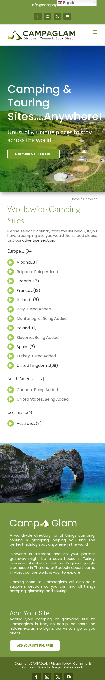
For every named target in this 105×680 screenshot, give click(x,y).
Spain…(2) (26, 347)
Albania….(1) (28, 262)
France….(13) (28, 290)
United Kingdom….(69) (37, 365)
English (68, 3)
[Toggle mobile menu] (95, 32)
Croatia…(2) (28, 281)
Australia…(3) (29, 423)
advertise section (38, 240)
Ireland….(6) (28, 300)
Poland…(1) (27, 328)
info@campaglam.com (53, 4)
